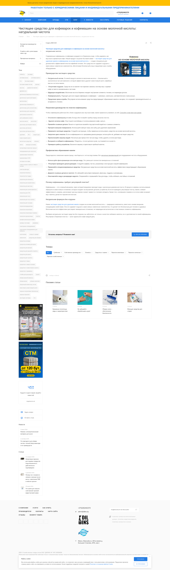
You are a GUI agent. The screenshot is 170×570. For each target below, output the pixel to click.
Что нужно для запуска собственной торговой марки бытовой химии (32, 491)
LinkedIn (46, 521)
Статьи (21, 452)
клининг (36, 141)
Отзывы (22, 515)
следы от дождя (33, 234)
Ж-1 (29, 134)
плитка (38, 216)
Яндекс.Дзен (31, 521)
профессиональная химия (27, 219)
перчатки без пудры (25, 176)
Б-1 (21, 81)
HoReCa (22, 74)
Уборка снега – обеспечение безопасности (107, 311)
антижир (30, 74)
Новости (22, 424)
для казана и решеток (26, 114)
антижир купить (35, 77)
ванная (37, 84)
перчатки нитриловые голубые (28, 213)
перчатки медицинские (26, 206)
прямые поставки (25, 223)
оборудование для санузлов (28, 151)
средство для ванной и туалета (28, 251)
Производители (25, 511)
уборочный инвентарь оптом (28, 284)
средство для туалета (26, 257)
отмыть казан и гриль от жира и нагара (28, 165)
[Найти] (111, 13)
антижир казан (24, 77)
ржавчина (35, 223)
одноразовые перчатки (26, 154)
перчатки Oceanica (25, 173)
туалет (38, 274)
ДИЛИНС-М (23, 91)
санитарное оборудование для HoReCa (28, 230)
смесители (23, 237)
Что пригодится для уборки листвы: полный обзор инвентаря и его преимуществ (30, 443)
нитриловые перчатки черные (28, 148)
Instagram (21, 521)
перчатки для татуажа (26, 203)
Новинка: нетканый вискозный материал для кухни (29, 433)
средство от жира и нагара (27, 264)
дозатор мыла (24, 121)
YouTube (26, 521)
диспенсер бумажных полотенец (29, 94)
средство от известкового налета (29, 268)
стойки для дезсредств (26, 274)
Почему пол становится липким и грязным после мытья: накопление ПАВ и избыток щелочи (33, 478)
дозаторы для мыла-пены (27, 131)
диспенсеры (23, 101)
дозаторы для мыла (25, 128)
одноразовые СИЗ (25, 158)
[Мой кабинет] (134, 13)
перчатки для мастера (26, 186)
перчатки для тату (25, 196)
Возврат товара (36, 515)
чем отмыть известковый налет (28, 288)
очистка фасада (24, 169)
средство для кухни (25, 254)
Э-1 (35, 298)
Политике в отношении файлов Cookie (101, 564)
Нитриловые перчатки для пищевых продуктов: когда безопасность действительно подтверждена (33, 463)
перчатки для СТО (25, 193)
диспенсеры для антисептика (28, 108)
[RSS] (146, 43)
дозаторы (33, 121)
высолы (22, 88)
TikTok (36, 521)
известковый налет (25, 138)
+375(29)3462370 (122, 12)
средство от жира (25, 261)
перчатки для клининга (26, 179)
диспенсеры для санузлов (27, 111)
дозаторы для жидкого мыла (28, 124)
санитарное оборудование (27, 226)
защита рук (36, 134)
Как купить (47, 508)
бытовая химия (29, 81)
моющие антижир (31, 144)
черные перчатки (25, 294)
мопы (21, 144)
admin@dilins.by (83, 511)
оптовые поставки (25, 161)
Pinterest (41, 521)
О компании (23, 508)
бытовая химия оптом (26, 84)
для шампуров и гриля (26, 118)
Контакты (39, 511)
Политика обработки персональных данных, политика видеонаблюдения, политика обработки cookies (124, 519)
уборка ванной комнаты (26, 278)
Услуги (35, 508)
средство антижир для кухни (28, 244)
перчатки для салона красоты (28, 189)
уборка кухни (23, 281)
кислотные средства (25, 141)
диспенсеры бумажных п (27, 104)
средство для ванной (26, 247)
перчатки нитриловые (26, 209)
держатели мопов (32, 88)
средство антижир (25, 241)
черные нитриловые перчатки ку (29, 291)
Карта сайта (53, 511)
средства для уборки (35, 237)
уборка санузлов (34, 281)
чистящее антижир (25, 298)
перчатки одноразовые (26, 216)
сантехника (23, 234)
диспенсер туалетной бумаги (28, 98)
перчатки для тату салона (27, 199)
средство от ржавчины (26, 271)
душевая (22, 134)
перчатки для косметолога (27, 183)
